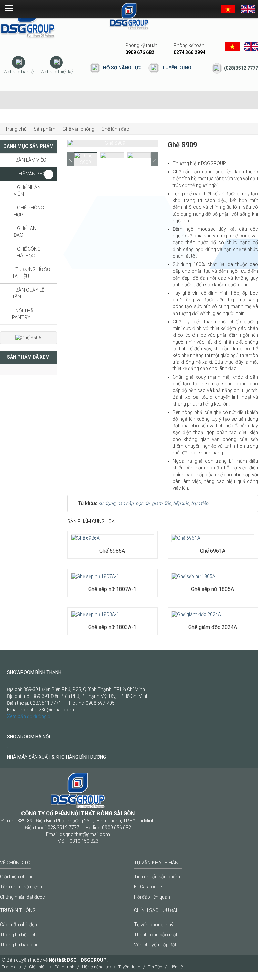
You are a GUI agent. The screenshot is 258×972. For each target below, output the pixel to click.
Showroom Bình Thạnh (34, 672)
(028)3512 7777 (241, 68)
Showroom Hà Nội (28, 736)
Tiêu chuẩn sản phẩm (157, 876)
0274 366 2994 (189, 52)
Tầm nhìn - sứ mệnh (21, 886)
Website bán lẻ (18, 71)
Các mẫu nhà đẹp (18, 924)
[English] (248, 8)
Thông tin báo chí (18, 944)
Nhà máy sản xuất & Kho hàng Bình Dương (56, 757)
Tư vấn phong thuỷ (153, 924)
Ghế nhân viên (27, 191)
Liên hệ (176, 966)
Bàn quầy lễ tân (28, 293)
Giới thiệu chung (17, 876)
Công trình (64, 966)
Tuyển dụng (176, 67)
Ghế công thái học (27, 252)
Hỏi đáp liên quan (152, 897)
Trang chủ (11, 966)
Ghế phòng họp (29, 211)
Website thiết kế (56, 71)
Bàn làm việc (30, 160)
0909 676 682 (139, 52)
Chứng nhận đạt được (22, 897)
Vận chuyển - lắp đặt (155, 944)
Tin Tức (155, 966)
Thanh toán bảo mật (155, 934)
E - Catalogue (148, 886)
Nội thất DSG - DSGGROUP (78, 960)
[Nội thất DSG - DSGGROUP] (27, 20)
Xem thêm (90, 530)
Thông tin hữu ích (18, 934)
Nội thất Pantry (24, 314)
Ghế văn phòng (34, 173)
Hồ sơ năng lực (122, 67)
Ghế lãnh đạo (27, 232)
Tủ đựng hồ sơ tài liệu (31, 273)
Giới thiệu (38, 966)
